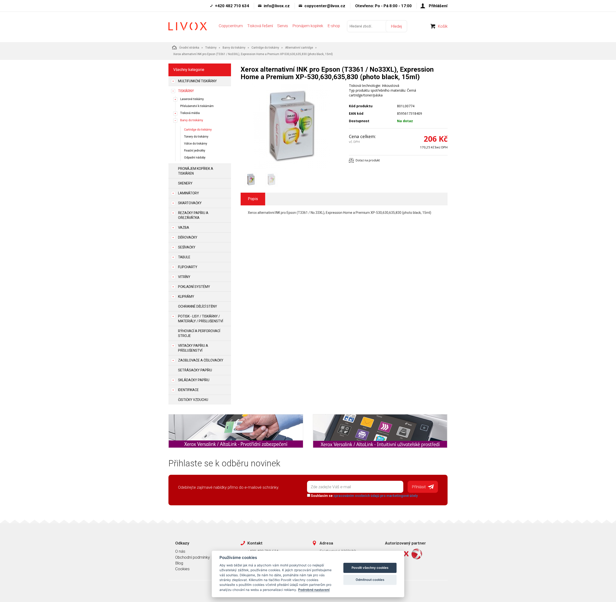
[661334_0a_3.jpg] (291, 126)
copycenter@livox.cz (324, 5)
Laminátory (188, 193)
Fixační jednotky (194, 150)
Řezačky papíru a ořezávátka (193, 215)
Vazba (183, 227)
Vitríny (184, 277)
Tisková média (190, 113)
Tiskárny (211, 47)
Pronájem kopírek (307, 25)
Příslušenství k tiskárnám (197, 106)
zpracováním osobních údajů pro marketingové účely (375, 496)
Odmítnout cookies (370, 580)
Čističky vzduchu (193, 400)
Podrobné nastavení (314, 590)
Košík (443, 26)
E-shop (333, 25)
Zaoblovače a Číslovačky (200, 360)
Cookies (182, 568)
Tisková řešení (260, 25)
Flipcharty (187, 267)
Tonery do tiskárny (196, 136)
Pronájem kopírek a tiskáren (195, 171)
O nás (180, 551)
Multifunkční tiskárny (197, 81)
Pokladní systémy (194, 287)
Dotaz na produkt (368, 160)
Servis (282, 25)
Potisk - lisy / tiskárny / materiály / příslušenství (200, 318)
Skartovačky (190, 203)
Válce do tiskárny (195, 143)
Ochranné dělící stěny (197, 306)
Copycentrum (231, 25)
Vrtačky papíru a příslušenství (193, 348)
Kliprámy (186, 296)
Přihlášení (438, 5)
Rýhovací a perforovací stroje (199, 333)
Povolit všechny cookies (370, 568)
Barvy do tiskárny (234, 47)
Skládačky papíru (193, 380)
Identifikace (188, 390)
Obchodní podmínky (192, 557)
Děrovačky (187, 237)
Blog (179, 563)
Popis (253, 198)
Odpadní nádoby (194, 157)
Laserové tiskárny (192, 99)
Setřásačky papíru (195, 370)
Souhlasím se (364, 496)
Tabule (184, 257)
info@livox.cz (277, 5)
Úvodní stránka (189, 47)
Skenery (185, 183)
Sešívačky (186, 247)
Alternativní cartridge (299, 47)
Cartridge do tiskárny (265, 47)
